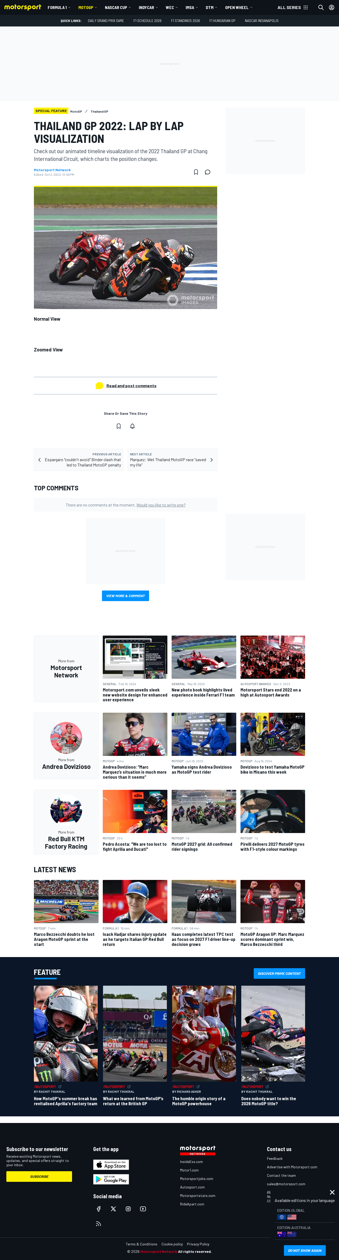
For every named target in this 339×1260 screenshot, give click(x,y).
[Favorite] (196, 172)
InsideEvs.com (191, 1161)
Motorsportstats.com (197, 1195)
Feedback (275, 1158)
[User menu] (331, 7)
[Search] (321, 7)
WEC (170, 7)
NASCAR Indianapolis (262, 20)
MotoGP (85, 7)
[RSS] (98, 1223)
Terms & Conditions (141, 1244)
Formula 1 (57, 7)
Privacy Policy (198, 1244)
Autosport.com (192, 1187)
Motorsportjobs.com (196, 1178)
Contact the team (281, 1175)
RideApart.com (192, 1204)
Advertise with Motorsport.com (292, 1167)
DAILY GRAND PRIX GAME (106, 20)
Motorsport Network (52, 170)
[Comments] (209, 172)
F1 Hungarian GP (222, 20)
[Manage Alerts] (132, 426)
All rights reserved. (195, 1251)
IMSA (190, 7)
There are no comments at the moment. (126, 504)
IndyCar (146, 7)
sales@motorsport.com (286, 1184)
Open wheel (237, 7)
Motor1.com (189, 1170)
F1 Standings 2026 (185, 20)
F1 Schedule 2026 (147, 20)
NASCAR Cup (116, 7)
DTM (209, 7)
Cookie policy (172, 1244)
